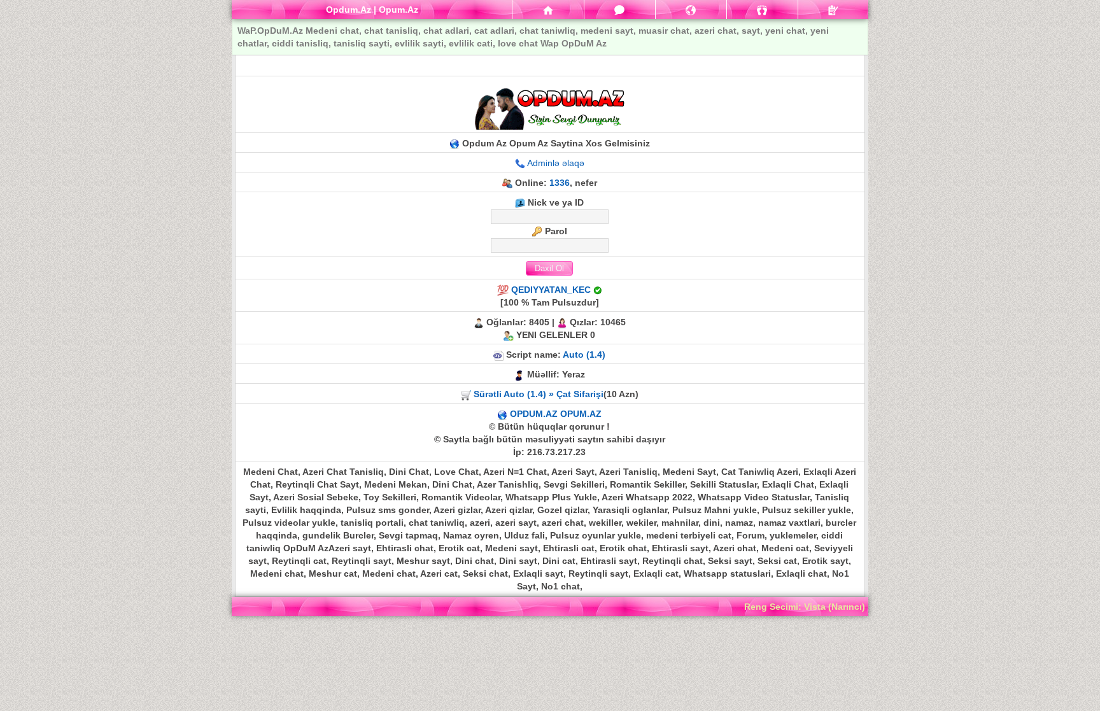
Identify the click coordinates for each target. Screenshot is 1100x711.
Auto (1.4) (584, 354)
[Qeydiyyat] (833, 9)
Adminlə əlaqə (555, 163)
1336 (559, 183)
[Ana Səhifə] (547, 9)
